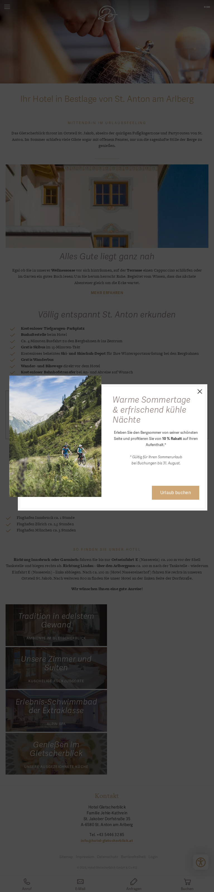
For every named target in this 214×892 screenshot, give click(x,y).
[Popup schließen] (199, 391)
